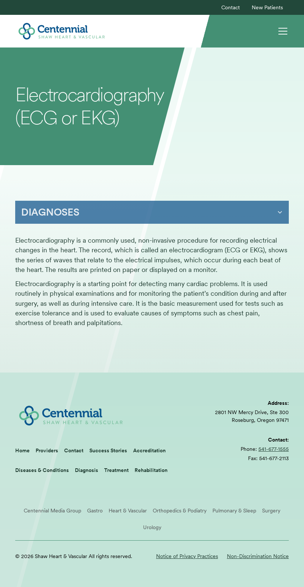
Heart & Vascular (128, 511)
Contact (230, 7)
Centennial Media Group (52, 511)
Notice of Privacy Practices (187, 556)
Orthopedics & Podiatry (179, 511)
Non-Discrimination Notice (258, 556)
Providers (47, 450)
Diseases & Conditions (42, 470)
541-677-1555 (273, 449)
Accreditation (149, 450)
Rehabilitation (151, 470)
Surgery (271, 511)
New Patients (267, 7)
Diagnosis (86, 470)
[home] (61, 31)
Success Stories (108, 450)
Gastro (95, 511)
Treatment (116, 470)
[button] (281, 31)
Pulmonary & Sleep (234, 511)
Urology (152, 527)
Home (22, 450)
